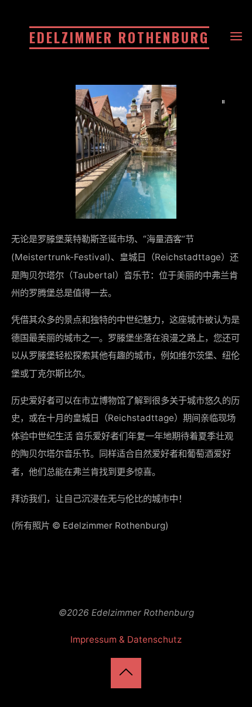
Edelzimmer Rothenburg (119, 37)
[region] (125, 152)
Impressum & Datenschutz (126, 639)
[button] (224, 102)
